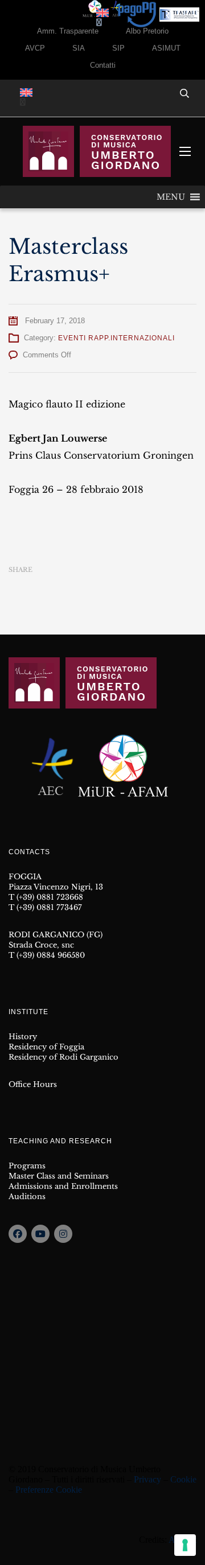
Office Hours (33, 1084)
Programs (27, 1166)
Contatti (103, 65)
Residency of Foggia (46, 1047)
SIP (118, 48)
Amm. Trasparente (68, 31)
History (23, 1036)
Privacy (147, 1479)
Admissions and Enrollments (63, 1186)
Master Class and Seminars (59, 1176)
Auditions (27, 1196)
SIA (78, 48)
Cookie (183, 1479)
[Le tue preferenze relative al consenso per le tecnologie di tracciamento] (185, 1545)
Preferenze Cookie (48, 1489)
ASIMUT (166, 48)
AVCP (35, 48)
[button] (171, 197)
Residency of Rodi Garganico (63, 1057)
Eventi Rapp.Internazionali (116, 338)
